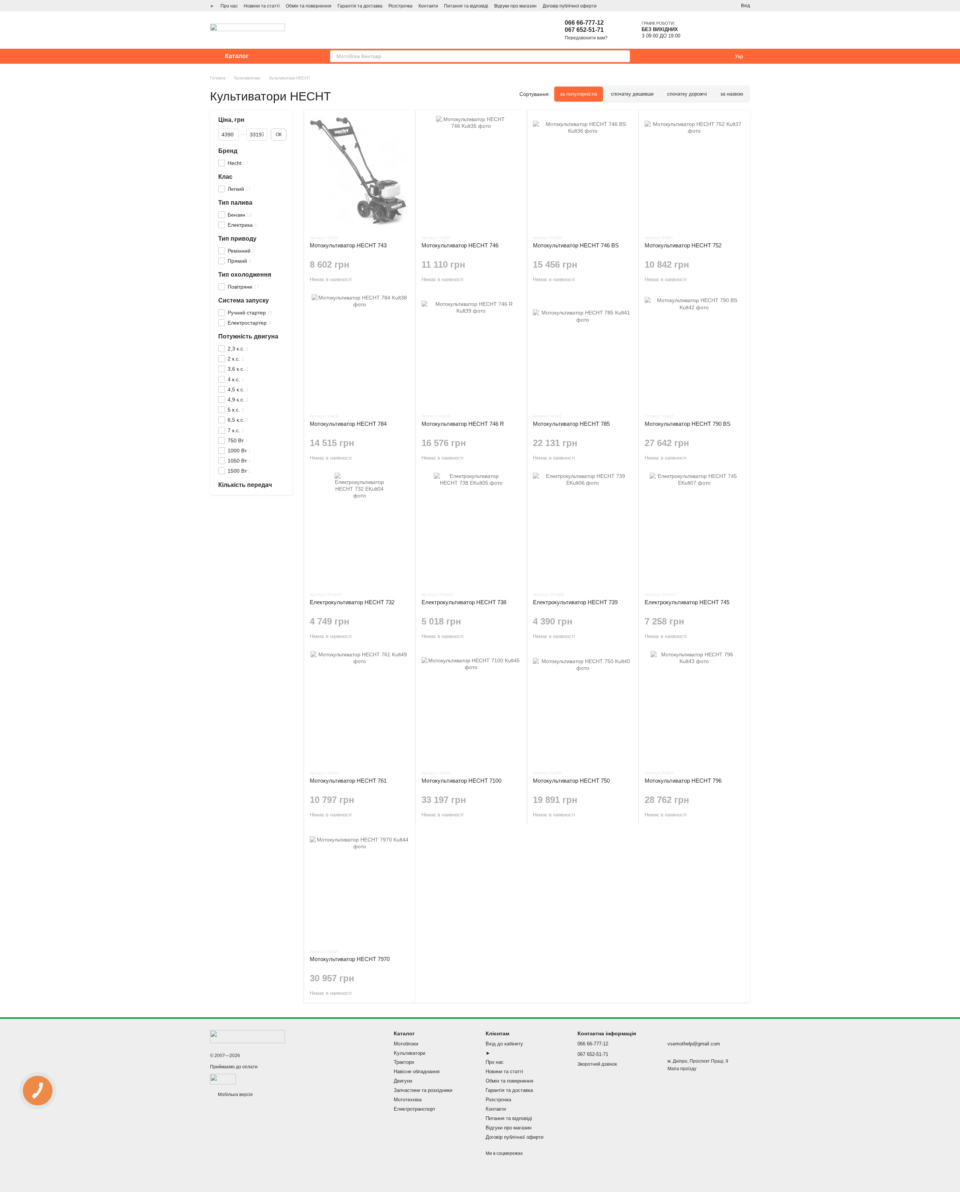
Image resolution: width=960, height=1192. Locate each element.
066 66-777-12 (584, 22)
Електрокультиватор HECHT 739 (575, 602)
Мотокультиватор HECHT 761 (348, 780)
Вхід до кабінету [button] (504, 1044)
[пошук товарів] (624, 56)
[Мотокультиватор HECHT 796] (694, 707)
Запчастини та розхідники (423, 1090)
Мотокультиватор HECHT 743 (348, 245)
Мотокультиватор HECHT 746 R (463, 424)
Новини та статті (262, 6)
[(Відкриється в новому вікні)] (223, 1078)
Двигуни (403, 1081)
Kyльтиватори (409, 1053)
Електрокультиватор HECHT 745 (687, 602)
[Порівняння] (717, 30)
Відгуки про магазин (515, 6)
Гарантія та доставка (360, 6)
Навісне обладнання (417, 1071)
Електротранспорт (414, 1109)
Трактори (404, 1062)
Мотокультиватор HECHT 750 (571, 780)
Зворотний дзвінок (597, 1064)
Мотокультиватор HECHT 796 (683, 780)
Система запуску (243, 300)
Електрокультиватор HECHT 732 (352, 602)
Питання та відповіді (466, 6)
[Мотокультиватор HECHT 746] (471, 172)
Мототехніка (408, 1099)
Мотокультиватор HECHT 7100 (461, 780)
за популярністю (578, 94)
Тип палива (235, 202)
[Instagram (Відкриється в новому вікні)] (695, 6)
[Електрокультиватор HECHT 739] (583, 529)
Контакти (428, 6)
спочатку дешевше (632, 94)
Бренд (227, 150)
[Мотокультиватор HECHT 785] (583, 350)
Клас (225, 176)
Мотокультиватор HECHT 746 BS (576, 245)
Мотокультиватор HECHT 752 (683, 245)
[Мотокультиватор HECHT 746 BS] (583, 172)
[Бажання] (695, 30)
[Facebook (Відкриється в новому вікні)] (713, 6)
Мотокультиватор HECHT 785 (571, 424)
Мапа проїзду (682, 1068)
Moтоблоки (406, 1044)
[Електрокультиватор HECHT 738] (471, 529)
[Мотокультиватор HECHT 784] (360, 350)
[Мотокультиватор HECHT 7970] (360, 886)
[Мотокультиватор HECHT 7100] (471, 707)
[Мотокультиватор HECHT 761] (360, 707)
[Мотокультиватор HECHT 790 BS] (694, 350)
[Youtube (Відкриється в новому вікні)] (721, 6)
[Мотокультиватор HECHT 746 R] (471, 350)
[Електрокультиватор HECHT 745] (694, 529)
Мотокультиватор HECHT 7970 (350, 959)
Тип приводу (237, 238)
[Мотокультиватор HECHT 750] (583, 707)
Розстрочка (400, 6)
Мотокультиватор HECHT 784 (348, 424)
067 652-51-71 (584, 30)
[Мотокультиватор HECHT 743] (360, 172)
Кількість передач (245, 484)
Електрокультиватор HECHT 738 (464, 602)
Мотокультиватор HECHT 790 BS (687, 424)
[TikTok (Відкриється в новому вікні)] (703, 6)
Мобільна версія (235, 1094)
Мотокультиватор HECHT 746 (460, 245)
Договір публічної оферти (570, 6)
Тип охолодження (244, 274)
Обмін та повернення (309, 6)
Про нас (229, 6)
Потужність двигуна (248, 336)
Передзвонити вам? (586, 37)
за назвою (731, 94)
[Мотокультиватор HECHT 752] (694, 172)
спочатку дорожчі (687, 94)
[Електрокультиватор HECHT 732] (360, 529)
